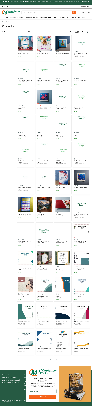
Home (6, 17)
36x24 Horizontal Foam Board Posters (25, 161)
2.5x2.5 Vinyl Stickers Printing (62, 53)
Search (3, 400)
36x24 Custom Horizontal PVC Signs (62, 134)
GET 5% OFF (42, 396)
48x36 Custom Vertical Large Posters (81, 161)
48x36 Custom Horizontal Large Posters (61, 161)
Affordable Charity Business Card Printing (81, 295)
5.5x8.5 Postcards (41, 214)
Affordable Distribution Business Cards (23, 349)
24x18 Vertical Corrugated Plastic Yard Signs (61, 81)
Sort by (18, 31)
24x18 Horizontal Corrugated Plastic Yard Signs (25, 81)
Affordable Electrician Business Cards (60, 349)
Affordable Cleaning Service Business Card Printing (62, 322)
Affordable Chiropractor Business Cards (23, 322)
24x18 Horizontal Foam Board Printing (44, 81)
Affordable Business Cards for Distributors (62, 295)
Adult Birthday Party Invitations (60, 268)
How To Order (19, 400)
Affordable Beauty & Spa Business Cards (24, 295)
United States (85, 6)
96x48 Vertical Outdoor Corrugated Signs (61, 242)
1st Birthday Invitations (23, 53)
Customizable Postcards (31, 17)
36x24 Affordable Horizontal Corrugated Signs (62, 107)
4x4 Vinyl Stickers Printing (80, 187)
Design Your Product (10, 400)
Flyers (55, 17)
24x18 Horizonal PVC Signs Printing (81, 54)
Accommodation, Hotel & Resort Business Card (80, 242)
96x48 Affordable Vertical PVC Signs (24, 242)
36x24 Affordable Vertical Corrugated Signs (24, 134)
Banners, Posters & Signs (46, 17)
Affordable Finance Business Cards (81, 349)
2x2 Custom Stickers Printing (44, 107)
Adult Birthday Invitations (43, 268)
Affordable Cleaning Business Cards (44, 322)
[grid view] (87, 32)
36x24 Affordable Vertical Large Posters (43, 134)
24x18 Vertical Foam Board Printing (80, 81)
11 (56, 360)
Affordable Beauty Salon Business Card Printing (43, 295)
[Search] (74, 12)
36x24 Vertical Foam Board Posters (43, 161)
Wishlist (84, 17)
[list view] (89, 32)
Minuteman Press (77, 244)
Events (73, 17)
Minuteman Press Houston (23, 54)
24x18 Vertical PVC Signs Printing (24, 107)
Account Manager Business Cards (24, 268)
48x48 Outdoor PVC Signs (43, 187)
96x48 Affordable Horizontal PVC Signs (81, 215)
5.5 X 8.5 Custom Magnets (24, 214)
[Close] (89, 368)
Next (60, 360)
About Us (26, 400)
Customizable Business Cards (17, 17)
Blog (79, 17)
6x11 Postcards (59, 214)
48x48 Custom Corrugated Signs (24, 188)
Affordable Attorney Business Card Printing (81, 268)
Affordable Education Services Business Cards (44, 349)
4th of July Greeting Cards (61, 187)
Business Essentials (64, 17)
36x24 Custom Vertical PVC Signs (81, 134)
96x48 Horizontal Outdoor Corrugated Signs (43, 242)
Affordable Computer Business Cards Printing (81, 322)
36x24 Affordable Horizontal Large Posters (81, 107)
